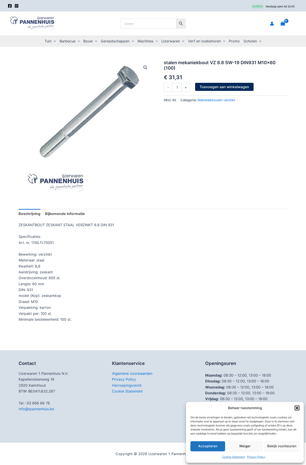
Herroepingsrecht (127, 385)
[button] (297, 408)
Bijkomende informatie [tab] (65, 213)
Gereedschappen (115, 41)
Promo (234, 41)
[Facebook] (10, 6)
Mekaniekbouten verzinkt (216, 100)
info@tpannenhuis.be (36, 409)
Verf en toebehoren (204, 41)
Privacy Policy (256, 456)
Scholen (250, 41)
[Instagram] (17, 6)
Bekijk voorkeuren (281, 446)
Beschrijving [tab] (29, 213)
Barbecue (67, 41)
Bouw (88, 41)
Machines (145, 41)
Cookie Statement (233, 456)
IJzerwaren (170, 41)
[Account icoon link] (272, 24)
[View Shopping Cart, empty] (288, 23)
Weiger (245, 446)
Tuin (48, 41)
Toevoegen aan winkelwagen (224, 87)
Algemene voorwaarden (132, 373)
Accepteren (208, 446)
